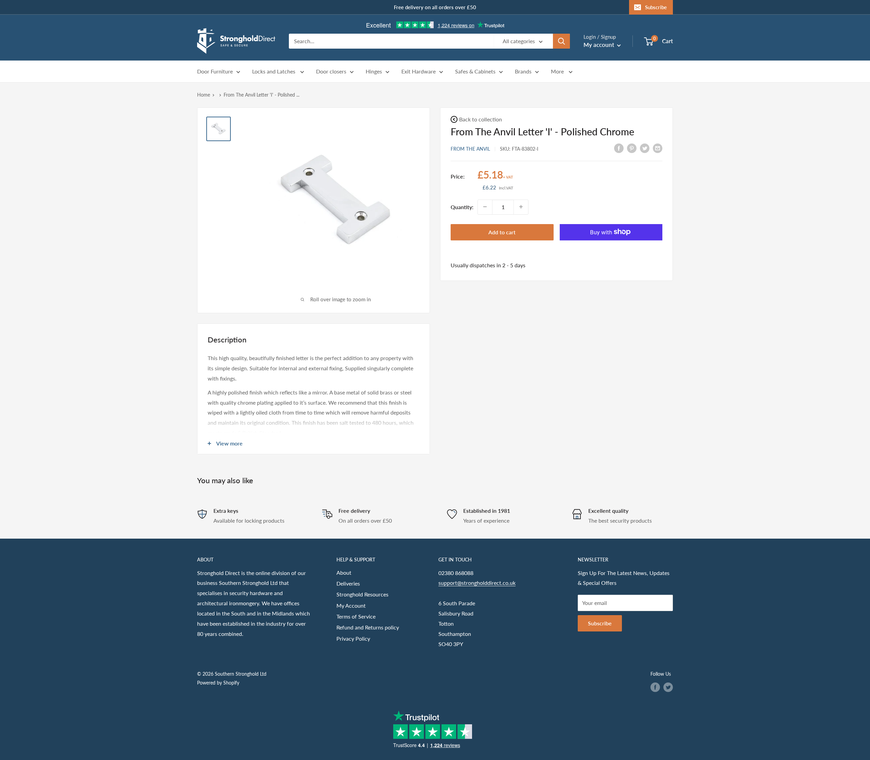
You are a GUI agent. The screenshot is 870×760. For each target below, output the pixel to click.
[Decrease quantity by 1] (485, 207)
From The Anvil (470, 148)
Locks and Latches (274, 71)
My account (599, 44)
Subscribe (656, 7)
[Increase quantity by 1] (521, 207)
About (343, 572)
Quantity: (462, 206)
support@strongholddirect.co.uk (477, 582)
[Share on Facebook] (619, 147)
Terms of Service (356, 616)
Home (203, 95)
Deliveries (348, 583)
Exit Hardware (418, 71)
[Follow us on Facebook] (655, 687)
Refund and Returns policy (367, 627)
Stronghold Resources (362, 594)
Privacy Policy (353, 638)
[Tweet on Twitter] (644, 147)
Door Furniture (215, 71)
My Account (351, 605)
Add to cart (502, 232)
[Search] (561, 41)
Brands (523, 71)
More (558, 71)
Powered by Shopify (218, 683)
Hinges (374, 71)
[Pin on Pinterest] (632, 147)
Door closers (331, 71)
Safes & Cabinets (475, 71)
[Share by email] (657, 147)
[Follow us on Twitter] (668, 687)
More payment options (611, 247)
